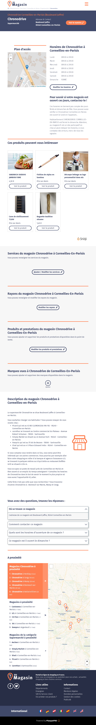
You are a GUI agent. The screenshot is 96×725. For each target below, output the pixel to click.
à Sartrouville (22, 666)
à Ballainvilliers (24, 592)
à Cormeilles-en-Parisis (23, 613)
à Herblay (21, 574)
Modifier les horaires (62, 87)
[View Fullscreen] (51, 566)
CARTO (87, 669)
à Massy (21, 581)
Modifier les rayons (47, 307)
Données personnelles (73, 694)
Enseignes (40, 691)
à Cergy (20, 577)
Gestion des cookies (72, 697)
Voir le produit (20, 186)
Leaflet (32, 86)
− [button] (11, 58)
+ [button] (11, 55)
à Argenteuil (21, 627)
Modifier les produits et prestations (47, 349)
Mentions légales (71, 691)
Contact (67, 688)
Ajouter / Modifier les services (47, 272)
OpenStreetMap (41, 86)
